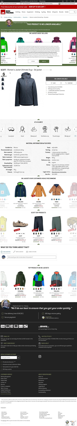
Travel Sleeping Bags (43, 412)
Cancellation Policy (5, 392)
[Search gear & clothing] (72, 11)
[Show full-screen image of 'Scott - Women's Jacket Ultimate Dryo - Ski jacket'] (10, 73)
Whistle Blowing (42, 388)
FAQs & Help (4, 380)
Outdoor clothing (8, 17)
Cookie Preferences (5, 390)
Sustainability (42, 392)
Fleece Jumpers (24, 418)
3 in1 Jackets (23, 412)
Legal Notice (41, 386)
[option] (26, 89)
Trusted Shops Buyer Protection (56, 94)
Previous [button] (2, 129)
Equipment (30, 12)
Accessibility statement (44, 390)
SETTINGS (33, 61)
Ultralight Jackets (24, 417)
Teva (59, 412)
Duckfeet (60, 413)
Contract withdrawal (6, 394)
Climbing (37, 12)
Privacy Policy (50, 57)
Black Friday (4, 413)
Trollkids (60, 418)
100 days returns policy (47, 3)
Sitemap (4, 420)
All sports (55, 12)
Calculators (4, 412)
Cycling (43, 12)
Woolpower (60, 417)
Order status (4, 378)
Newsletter (41, 380)
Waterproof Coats (24, 413)
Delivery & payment (6, 376)
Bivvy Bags (41, 417)
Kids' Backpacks (43, 415)
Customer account (43, 378)
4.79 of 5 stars (68, 3)
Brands (61, 12)
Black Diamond (61, 415)
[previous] (3, 47)
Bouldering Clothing (6, 418)
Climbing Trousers (5, 417)
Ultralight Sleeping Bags (44, 414)
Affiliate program (42, 384)
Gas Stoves (4, 414)
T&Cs (2, 388)
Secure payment (26, 3)
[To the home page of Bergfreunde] (8, 12)
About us (40, 376)
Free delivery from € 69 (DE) (10, 3)
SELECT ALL (44, 61)
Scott (3, 70)
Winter (49, 12)
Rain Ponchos (23, 414)
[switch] (73, 424)
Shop (2, 1)
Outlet (66, 12)
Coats (21, 415)
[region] (39, 54)
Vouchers (40, 382)
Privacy (6, 388)
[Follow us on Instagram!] (40, 357)
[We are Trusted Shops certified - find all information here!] (43, 317)
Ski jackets (25, 17)
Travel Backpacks (43, 413)
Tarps (3, 415)
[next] (73, 47)
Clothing (17, 12)
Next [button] (74, 129)
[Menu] (76, 421)
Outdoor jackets (17, 17)
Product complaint (5, 386)
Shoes (23, 12)
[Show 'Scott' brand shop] (4, 74)
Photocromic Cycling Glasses (45, 418)
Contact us (3, 382)
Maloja (59, 414)
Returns (3, 384)
